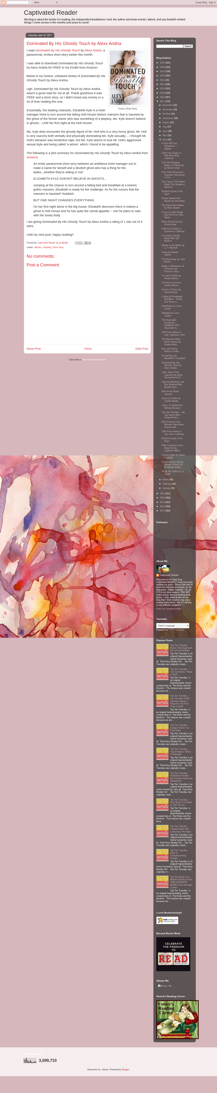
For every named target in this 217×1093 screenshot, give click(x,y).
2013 (162, 506)
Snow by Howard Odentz (170, 253)
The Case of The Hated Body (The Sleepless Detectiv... (173, 184)
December (168, 105)
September (168, 118)
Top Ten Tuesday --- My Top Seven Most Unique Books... (173, 415)
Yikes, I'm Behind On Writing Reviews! (172, 406)
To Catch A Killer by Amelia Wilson (171, 277)
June (165, 131)
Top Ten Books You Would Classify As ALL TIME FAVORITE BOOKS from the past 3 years (181, 882)
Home (88, 348)
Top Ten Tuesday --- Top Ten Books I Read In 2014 (181, 672)
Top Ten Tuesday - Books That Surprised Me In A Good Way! (181, 648)
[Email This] (76, 243)
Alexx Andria (93, 50)
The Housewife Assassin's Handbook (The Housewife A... (170, 324)
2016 (162, 493)
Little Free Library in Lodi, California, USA (173, 333)
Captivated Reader (50, 12)
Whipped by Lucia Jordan (170, 314)
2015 (162, 497)
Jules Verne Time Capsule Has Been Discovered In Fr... (172, 375)
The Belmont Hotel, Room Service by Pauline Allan (171, 342)
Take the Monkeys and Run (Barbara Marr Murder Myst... (173, 384)
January (167, 488)
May (165, 135)
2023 (162, 75)
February (167, 484)
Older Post (141, 348)
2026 (162, 62)
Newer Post (34, 348)
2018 (162, 97)
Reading (47, 247)
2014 (162, 502)
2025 (162, 67)
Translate (179, 630)
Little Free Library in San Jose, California (173, 432)
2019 (162, 93)
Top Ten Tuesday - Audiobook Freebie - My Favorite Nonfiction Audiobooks (181, 777)
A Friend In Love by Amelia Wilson (171, 284)
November (168, 109)
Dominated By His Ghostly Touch (57, 50)
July (165, 126)
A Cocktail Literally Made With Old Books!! (171, 238)
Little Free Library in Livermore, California (173, 230)
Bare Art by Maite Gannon (170, 392)
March (166, 479)
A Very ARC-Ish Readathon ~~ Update (170, 146)
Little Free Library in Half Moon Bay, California (171, 155)
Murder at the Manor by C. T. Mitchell (173, 246)
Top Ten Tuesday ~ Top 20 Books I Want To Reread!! (180, 752)
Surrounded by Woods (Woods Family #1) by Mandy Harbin (172, 464)
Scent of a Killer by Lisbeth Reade (171, 399)
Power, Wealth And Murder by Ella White (173, 199)
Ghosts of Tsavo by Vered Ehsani (171, 291)
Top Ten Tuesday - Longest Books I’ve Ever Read (179, 728)
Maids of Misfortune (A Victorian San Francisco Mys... (173, 269)
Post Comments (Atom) (94, 359)
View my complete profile (168, 608)
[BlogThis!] (80, 243)
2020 (162, 88)
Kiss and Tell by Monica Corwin (170, 350)
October (167, 113)
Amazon (32, 157)
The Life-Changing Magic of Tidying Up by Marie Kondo (173, 165)
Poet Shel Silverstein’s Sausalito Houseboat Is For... (173, 175)
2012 (162, 510)
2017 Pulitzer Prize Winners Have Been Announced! (173, 424)
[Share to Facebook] (86, 243)
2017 (162, 101)
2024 (162, 71)
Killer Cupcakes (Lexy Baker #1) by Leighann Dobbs (172, 448)
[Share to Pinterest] (89, 243)
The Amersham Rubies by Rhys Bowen (173, 206)
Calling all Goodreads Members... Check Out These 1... (172, 299)
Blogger (125, 1069)
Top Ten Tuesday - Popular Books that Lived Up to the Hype (180, 829)
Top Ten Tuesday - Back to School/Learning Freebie (179, 854)
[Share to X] (83, 243)
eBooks (38, 247)
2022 (162, 80)
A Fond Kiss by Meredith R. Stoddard (173, 357)
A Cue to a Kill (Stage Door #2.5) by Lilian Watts (172, 215)
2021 (162, 84)
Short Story (58, 247)
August (166, 122)
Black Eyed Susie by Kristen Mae (172, 223)
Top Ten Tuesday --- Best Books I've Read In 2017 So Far (181, 802)
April (165, 139)
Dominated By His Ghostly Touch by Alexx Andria (172, 365)
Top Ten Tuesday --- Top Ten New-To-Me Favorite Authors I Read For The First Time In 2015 (180, 701)
